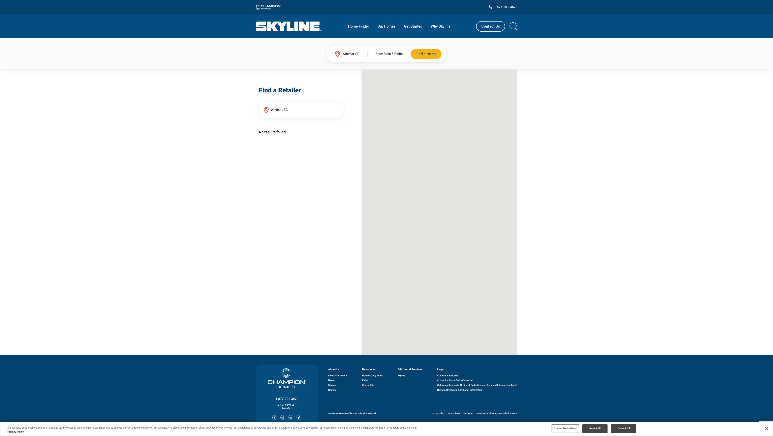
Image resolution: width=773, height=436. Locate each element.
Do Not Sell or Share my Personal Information (496, 413)
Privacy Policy (438, 413)
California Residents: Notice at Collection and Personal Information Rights (477, 385)
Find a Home (426, 54)
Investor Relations (337, 375)
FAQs (365, 380)
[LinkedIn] (290, 417)
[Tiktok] (299, 417)
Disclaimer (468, 413)
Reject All (594, 428)
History (332, 390)
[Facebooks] (274, 417)
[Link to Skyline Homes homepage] (289, 26)
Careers (332, 385)
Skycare (402, 375)
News (331, 380)
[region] (386, 429)
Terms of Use (454, 413)
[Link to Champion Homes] (268, 7)
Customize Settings (565, 428)
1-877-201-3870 (286, 399)
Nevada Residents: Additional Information (460, 390)
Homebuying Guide (372, 375)
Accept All (624, 428)
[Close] (766, 428)
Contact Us (490, 26)
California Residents (448, 375)
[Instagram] (282, 417)
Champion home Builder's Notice (454, 380)
